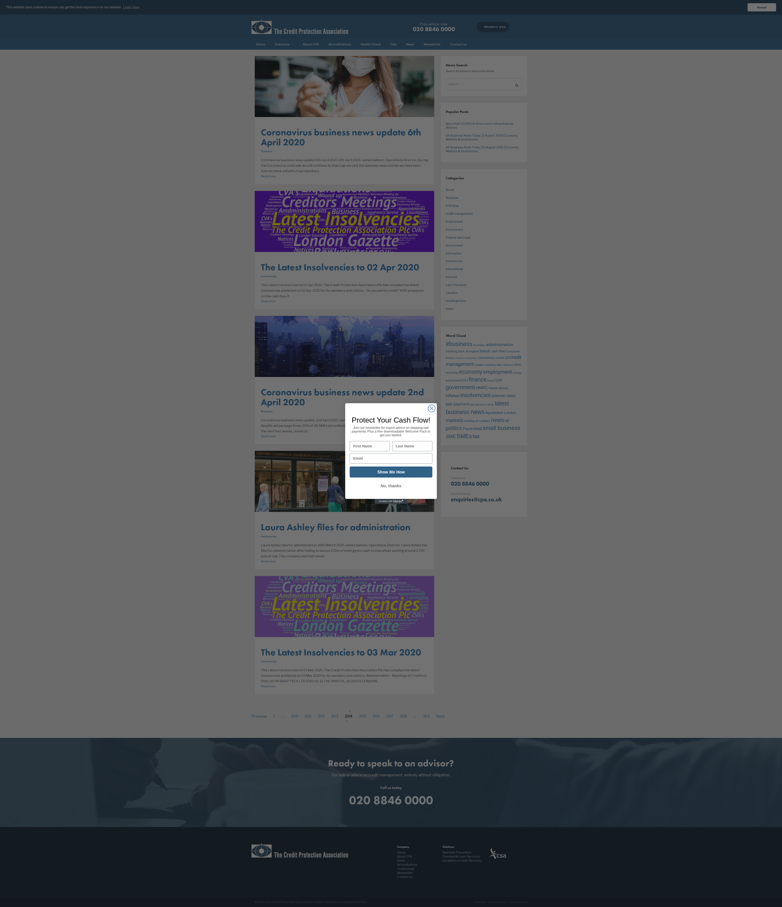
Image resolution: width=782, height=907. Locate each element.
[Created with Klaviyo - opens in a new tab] (391, 501)
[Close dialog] (431, 408)
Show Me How (391, 472)
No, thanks (391, 486)
